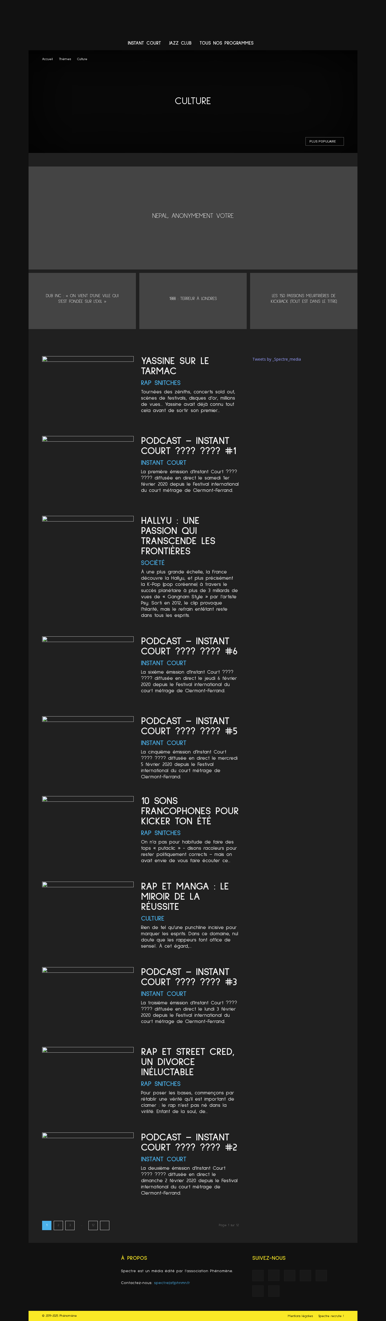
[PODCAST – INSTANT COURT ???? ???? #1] (88, 469)
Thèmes (65, 59)
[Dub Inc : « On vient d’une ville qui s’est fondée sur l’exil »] (82, 301)
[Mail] (306, 43)
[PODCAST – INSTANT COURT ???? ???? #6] (88, 669)
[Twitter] (327, 43)
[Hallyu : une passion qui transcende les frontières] (88, 549)
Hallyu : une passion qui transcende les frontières (178, 536)
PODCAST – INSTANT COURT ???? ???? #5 (189, 726)
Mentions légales (300, 1316)
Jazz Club (180, 43)
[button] (350, 44)
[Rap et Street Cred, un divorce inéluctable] (88, 1080)
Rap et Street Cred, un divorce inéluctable (188, 1062)
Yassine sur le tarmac (175, 366)
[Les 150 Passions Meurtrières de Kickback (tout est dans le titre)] (303, 301)
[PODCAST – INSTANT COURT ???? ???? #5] (88, 749)
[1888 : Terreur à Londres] (193, 301)
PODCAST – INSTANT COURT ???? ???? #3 (189, 977)
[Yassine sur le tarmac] (88, 389)
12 (93, 1225)
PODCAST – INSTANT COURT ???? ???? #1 (188, 446)
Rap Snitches (161, 383)
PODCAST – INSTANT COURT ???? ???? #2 (189, 1142)
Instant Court (144, 43)
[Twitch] (317, 43)
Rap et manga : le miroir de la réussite (185, 897)
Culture (152, 918)
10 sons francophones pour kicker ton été (190, 811)
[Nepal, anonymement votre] (193, 218)
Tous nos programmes (226, 43)
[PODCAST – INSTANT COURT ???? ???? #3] (88, 1000)
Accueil (47, 59)
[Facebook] (274, 43)
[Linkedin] (295, 43)
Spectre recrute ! (331, 1316)
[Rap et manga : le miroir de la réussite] (88, 915)
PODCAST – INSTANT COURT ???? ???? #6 (189, 646)
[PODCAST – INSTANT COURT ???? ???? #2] (88, 1165)
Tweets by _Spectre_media (276, 359)
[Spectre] (193, 18)
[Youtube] (338, 43)
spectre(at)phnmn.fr (172, 1283)
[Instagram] (284, 43)
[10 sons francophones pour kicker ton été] (88, 829)
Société (153, 563)
